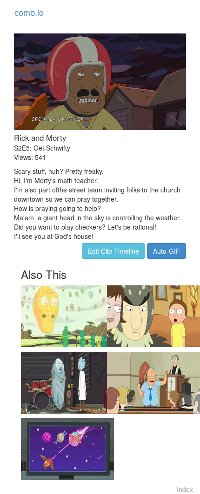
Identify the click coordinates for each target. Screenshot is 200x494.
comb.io (29, 12)
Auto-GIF (166, 251)
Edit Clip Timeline (113, 251)
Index (185, 489)
